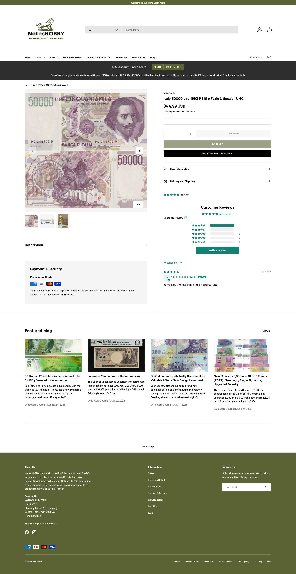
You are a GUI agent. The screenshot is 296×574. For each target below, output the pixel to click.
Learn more (159, 2)
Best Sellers (138, 57)
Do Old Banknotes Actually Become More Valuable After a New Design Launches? (178, 378)
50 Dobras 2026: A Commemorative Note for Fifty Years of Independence (52, 378)
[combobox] (161, 29)
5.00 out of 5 (226, 214)
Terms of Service (157, 493)
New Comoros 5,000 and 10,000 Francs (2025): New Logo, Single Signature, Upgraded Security (240, 380)
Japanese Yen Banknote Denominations (114, 376)
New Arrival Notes (96, 57)
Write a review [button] (217, 250)
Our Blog (152, 506)
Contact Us (256, 57)
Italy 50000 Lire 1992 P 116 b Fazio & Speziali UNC (52, 85)
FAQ (269, 57)
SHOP (38, 57)
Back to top (148, 446)
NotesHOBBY (36, 561)
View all (267, 330)
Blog (152, 57)
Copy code (175, 66)
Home (28, 57)
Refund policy (155, 499)
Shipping (168, 111)
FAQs (150, 512)
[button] (269, 29)
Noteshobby (169, 93)
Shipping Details (157, 479)
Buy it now (218, 143)
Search (152, 473)
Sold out (234, 133)
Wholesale (121, 57)
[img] (171, 271)
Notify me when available (217, 153)
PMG (52, 57)
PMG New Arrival (72, 57)
